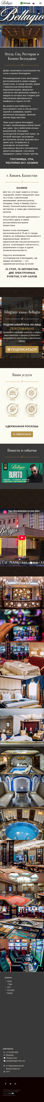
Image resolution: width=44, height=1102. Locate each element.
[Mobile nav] (40, 3)
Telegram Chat (11, 1058)
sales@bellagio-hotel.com (15, 1061)
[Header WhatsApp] (25, 3)
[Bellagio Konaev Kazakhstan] (7, 3)
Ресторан (10, 990)
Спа (8, 987)
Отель (9, 981)
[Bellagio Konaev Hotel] (22, 691)
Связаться (23, 434)
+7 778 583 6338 (12, 1052)
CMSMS (16, 1091)
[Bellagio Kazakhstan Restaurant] (22, 625)
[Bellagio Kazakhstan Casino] (22, 856)
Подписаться (23, 349)
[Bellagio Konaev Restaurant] (22, 658)
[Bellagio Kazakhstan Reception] (22, 593)
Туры (10, 984)
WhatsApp (10, 1055)
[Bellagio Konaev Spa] (22, 757)
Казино (10, 993)
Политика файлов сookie (9, 1095)
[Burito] (22, 473)
